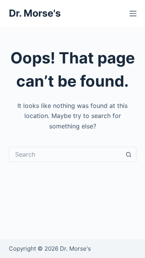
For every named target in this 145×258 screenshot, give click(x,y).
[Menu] (133, 13)
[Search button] (128, 154)
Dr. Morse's (35, 13)
